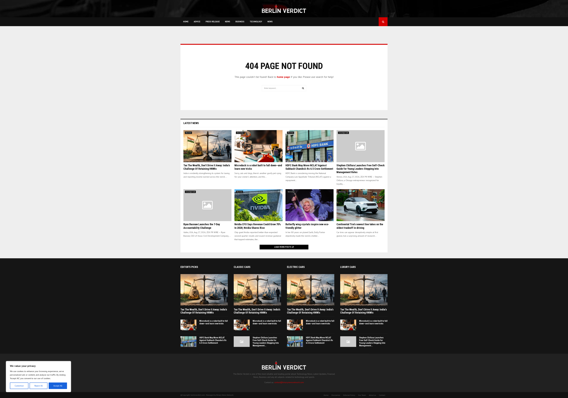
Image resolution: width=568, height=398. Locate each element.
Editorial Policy (349, 395)
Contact (382, 395)
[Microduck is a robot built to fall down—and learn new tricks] (258, 146)
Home (185, 21)
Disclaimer (335, 395)
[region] (38, 376)
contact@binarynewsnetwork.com (289, 382)
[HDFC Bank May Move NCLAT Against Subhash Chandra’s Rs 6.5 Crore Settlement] (309, 146)
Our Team (362, 395)
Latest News (191, 123)
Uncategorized (343, 133)
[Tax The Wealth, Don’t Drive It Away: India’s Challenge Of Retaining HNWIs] (207, 146)
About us (372, 395)
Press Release (213, 21)
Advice (197, 21)
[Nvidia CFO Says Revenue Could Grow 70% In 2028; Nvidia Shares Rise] (258, 205)
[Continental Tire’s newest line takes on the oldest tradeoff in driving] (361, 205)
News (227, 21)
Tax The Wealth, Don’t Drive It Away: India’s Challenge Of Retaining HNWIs (203, 311)
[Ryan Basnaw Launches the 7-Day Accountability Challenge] (207, 205)
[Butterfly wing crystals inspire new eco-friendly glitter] (309, 205)
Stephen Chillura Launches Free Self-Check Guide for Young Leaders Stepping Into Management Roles (361, 169)
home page (283, 77)
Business (239, 21)
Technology (256, 21)
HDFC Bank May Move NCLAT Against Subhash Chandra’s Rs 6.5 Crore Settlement (212, 340)
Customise (19, 385)
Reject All (38, 385)
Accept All (57, 385)
